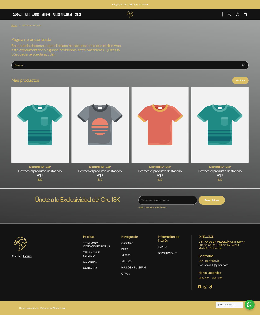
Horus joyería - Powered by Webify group (46, 308)
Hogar (14, 25)
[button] (229, 14)
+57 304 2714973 (209, 261)
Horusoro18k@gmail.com (213, 265)
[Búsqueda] (243, 65)
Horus (27, 256)
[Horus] (130, 14)
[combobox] (125, 65)
